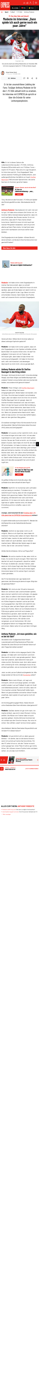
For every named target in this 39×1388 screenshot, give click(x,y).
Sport (6, 12)
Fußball (12, 12)
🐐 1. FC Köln (15, 8)
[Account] (30, 2)
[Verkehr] (24, 3)
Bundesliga (27, 675)
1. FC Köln (19, 12)
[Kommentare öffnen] (37, 444)
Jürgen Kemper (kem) (11, 72)
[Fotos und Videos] (27, 3)
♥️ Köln (23, 8)
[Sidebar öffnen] (36, 3)
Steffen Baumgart (28, 388)
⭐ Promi (31, 8)
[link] (5, 5)
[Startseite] (2, 12)
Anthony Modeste (29, 12)
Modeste (4, 283)
